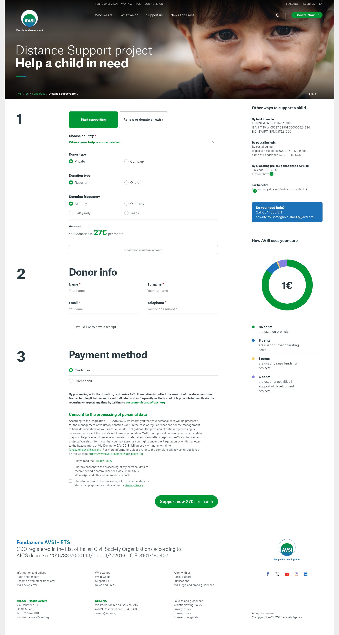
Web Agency (293, 617)
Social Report (154, 3)
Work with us (131, 3)
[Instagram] (296, 575)
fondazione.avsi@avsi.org (85, 449)
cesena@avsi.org (106, 613)
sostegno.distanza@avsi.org (145, 402)
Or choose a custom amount (143, 249)
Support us (154, 15)
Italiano (292, 3)
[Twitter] (277, 575)
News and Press (182, 15)
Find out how (260, 174)
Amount (75, 226)
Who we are (104, 15)
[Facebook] (268, 574)
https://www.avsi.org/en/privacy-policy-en (115, 453)
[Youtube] (287, 575)
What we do (129, 15)
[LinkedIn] (305, 575)
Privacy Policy (103, 460)
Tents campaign (106, 3)
